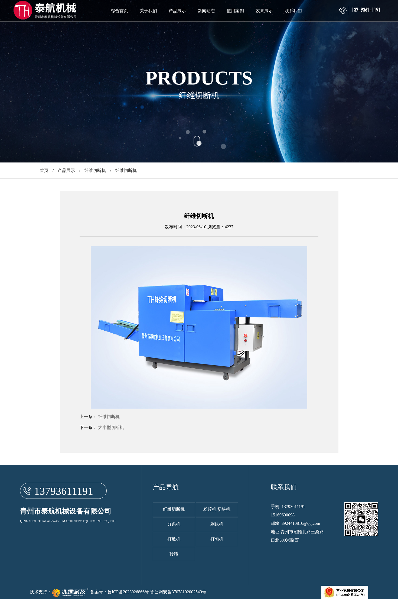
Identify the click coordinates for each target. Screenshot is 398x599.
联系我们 (293, 10)
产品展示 (177, 10)
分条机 (173, 524)
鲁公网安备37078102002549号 (178, 592)
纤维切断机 (95, 170)
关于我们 (148, 10)
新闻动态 (206, 10)
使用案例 (235, 10)
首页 (44, 170)
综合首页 (119, 10)
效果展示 (264, 10)
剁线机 (216, 524)
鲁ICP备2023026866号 (128, 592)
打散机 (173, 539)
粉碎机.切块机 (216, 509)
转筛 (173, 554)
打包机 (216, 539)
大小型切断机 (111, 427)
